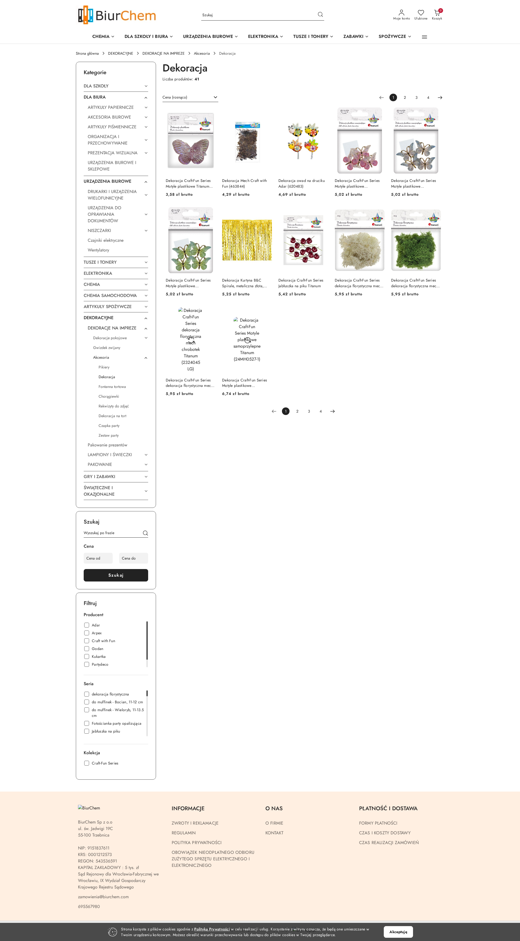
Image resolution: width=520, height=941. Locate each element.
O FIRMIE (274, 823)
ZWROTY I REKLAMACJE (195, 823)
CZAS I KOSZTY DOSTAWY (385, 833)
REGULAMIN (184, 833)
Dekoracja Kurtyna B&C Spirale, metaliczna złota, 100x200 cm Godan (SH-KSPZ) (243, 282)
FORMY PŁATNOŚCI (378, 823)
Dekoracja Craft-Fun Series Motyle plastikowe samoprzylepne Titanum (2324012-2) (413, 183)
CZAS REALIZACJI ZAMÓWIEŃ (389, 842)
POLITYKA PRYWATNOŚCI (197, 842)
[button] (210, 37)
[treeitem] (116, 86)
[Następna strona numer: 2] (440, 97)
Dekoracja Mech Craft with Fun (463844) (244, 183)
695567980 (89, 906)
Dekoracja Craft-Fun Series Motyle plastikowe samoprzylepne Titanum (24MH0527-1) (244, 382)
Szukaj (116, 575)
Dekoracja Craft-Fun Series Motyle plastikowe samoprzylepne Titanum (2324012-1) (357, 183)
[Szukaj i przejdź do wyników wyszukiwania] (320, 15)
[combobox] (190, 97)
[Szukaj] (145, 534)
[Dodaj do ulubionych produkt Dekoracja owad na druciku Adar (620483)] (322, 114)
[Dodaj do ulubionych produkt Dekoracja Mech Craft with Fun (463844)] (266, 114)
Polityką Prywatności (212, 929)
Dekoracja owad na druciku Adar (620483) (301, 183)
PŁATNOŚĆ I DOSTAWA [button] (388, 808)
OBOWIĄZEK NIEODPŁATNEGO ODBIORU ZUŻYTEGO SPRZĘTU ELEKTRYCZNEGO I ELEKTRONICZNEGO (213, 858)
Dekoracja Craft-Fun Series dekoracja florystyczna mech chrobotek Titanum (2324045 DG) (415, 282)
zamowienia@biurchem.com (103, 897)
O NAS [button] (274, 808)
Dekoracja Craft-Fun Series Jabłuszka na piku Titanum (300, 282)
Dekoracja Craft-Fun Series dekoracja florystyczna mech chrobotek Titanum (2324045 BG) (359, 282)
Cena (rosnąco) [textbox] (174, 97)
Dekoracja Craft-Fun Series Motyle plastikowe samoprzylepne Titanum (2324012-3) (188, 282)
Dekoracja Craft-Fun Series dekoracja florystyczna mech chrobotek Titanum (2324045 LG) (190, 382)
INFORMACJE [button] (188, 808)
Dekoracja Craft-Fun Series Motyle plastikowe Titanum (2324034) (188, 183)
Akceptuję (398, 932)
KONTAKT (274, 833)
